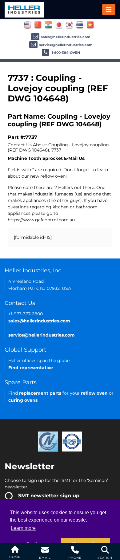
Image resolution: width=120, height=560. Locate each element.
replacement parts (40, 393)
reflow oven (94, 393)
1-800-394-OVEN (65, 52)
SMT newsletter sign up (48, 496)
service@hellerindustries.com (66, 45)
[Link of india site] (48, 24)
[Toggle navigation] (108, 9)
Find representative (30, 367)
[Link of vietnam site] (90, 24)
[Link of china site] (38, 24)
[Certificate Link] (48, 441)
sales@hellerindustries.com (65, 37)
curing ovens (23, 400)
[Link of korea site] (69, 24)
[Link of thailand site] (79, 24)
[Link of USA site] (27, 24)
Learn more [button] (23, 528)
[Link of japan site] (58, 24)
